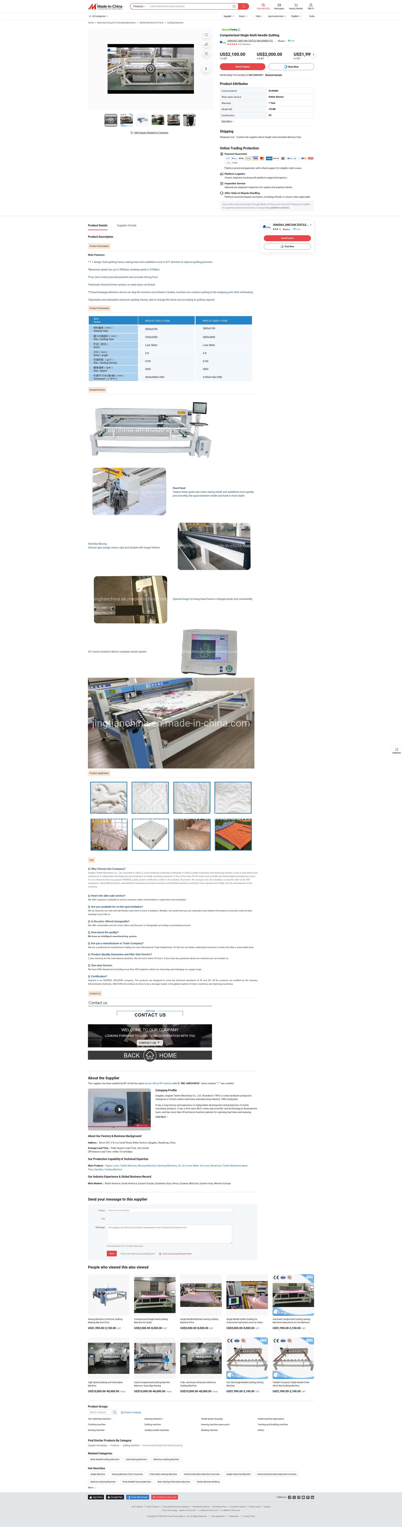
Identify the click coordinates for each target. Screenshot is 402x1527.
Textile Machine (128, 1165)
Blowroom (216, 1165)
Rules (312, 16)
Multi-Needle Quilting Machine (104, 1459)
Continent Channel (237, 1506)
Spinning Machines (167, 1165)
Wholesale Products (201, 1506)
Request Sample (273, 75)
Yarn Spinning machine (99, 1418)
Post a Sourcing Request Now (175, 1253)
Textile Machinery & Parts (151, 22)
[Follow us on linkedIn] (312, 1497)
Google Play (115, 1497)
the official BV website (160, 1083)
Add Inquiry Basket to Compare (151, 132)
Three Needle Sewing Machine (136, 1481)
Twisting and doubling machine (273, 1424)
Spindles (99, 1169)
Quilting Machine (175, 22)
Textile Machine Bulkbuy (208, 1481)
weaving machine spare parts (215, 1424)
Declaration (234, 1516)
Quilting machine (152, 1424)
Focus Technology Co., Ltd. (179, 1516)
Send (111, 1253)
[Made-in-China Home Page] (105, 6)
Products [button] (138, 6)
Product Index (255, 1506)
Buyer (242, 16)
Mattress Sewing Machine (103, 1481)
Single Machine (97, 1474)
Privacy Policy (249, 1516)
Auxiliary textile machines (156, 1430)
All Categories (99, 16)
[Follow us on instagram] (298, 1497)
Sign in (311, 8)
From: (102, 1210)
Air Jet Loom (185, 1165)
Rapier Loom (112, 1165)
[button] (234, 6)
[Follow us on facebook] (289, 1497)
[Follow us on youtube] (303, 1497)
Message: (100, 1227)
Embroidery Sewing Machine (163, 1474)
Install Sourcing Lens (166, 1497)
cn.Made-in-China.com (230, 1510)
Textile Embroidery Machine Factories (202, 1474)
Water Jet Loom (201, 1165)
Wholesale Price (219, 1506)
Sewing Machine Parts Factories (127, 1474)
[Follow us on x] (294, 1497)
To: (103, 1218)
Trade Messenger (138, 1497)
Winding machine (209, 1430)
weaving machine (152, 1418)
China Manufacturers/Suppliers (176, 1506)
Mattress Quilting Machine (166, 1459)
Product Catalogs (132, 1412)
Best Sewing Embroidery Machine (174, 1481)
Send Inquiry (243, 66)
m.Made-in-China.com (208, 1510)
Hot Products (137, 1506)
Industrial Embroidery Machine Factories (276, 1474)
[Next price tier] (313, 54)
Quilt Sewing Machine (136, 1459)
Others (261, 1430)
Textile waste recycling (212, 1418)
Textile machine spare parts (271, 1418)
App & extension (276, 16)
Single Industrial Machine (238, 1474)
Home (91, 22)
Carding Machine (113, 1169)
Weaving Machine (147, 1165)
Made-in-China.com (187, 1510)
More (90, 1487)
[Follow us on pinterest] (308, 1497)
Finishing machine (97, 1424)
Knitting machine (96, 1430)
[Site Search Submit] (243, 6)
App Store (96, 1497)
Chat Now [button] (293, 66)
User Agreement (218, 1516)
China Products (152, 1506)
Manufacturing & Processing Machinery (116, 22)
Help (258, 16)
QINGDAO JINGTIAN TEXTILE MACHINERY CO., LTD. (251, 40)
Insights (267, 1506)
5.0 (277, 229)
